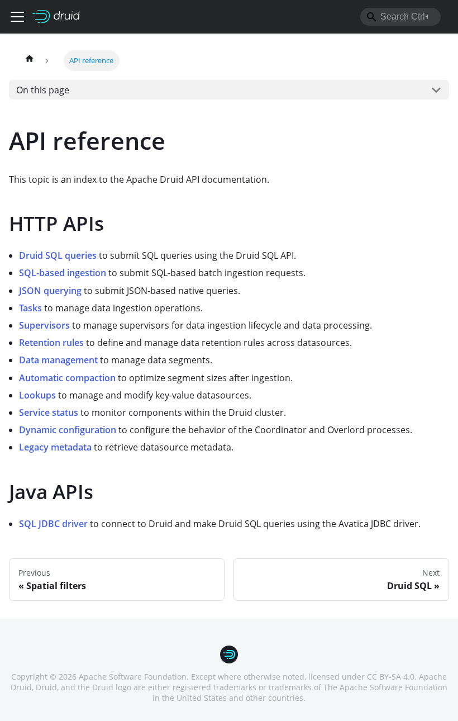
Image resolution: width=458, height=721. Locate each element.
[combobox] (400, 17)
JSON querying (50, 290)
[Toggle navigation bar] (17, 16)
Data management (58, 360)
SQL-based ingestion (62, 273)
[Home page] (29, 60)
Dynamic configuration (67, 430)
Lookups (37, 395)
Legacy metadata (55, 447)
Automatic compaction (67, 378)
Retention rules (51, 342)
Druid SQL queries (58, 255)
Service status (48, 412)
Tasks (30, 308)
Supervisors (44, 325)
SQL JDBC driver (53, 524)
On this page (42, 90)
